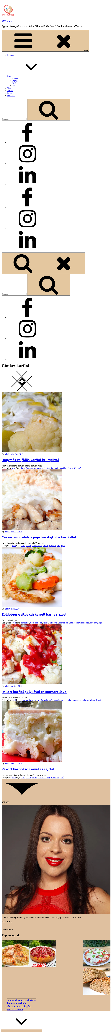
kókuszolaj (70, 623)
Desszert (10, 55)
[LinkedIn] (27, 184)
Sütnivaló (11, 95)
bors (23, 468)
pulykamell (92, 700)
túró (79, 468)
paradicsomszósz (72, 700)
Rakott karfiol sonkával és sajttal (28, 769)
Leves (9, 93)
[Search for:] (14, 119)
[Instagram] (27, 163)
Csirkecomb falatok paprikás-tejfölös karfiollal (39, 537)
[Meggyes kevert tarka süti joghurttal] (42, 954)
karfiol (47, 468)
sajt (91, 623)
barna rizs (25, 623)
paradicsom (59, 700)
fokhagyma (31, 468)
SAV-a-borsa (8, 21)
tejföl (74, 468)
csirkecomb (37, 545)
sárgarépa (98, 623)
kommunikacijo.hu (17, 1003)
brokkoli (38, 623)
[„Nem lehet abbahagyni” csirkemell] (15, 954)
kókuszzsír (80, 623)
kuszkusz (42, 777)
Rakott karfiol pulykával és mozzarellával (34, 692)
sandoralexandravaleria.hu (21, 1000)
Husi (9, 76)
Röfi (14, 83)
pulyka (83, 700)
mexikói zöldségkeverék (42, 700)
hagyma (40, 468)
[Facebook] (27, 142)
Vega (9, 88)
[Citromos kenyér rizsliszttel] (96, 982)
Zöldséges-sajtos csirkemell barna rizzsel (34, 614)
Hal (14, 86)
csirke (28, 545)
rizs (58, 545)
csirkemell (53, 623)
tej (58, 777)
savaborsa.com (15, 1009)
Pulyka (15, 81)
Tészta (10, 90)
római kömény (65, 468)
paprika (52, 545)
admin (7, 454)
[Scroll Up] (21, 1030)
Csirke (15, 78)
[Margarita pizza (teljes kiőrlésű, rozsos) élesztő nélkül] (96, 954)
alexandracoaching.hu (19, 1006)
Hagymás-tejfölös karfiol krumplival (30, 460)
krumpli (54, 468)
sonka (53, 777)
